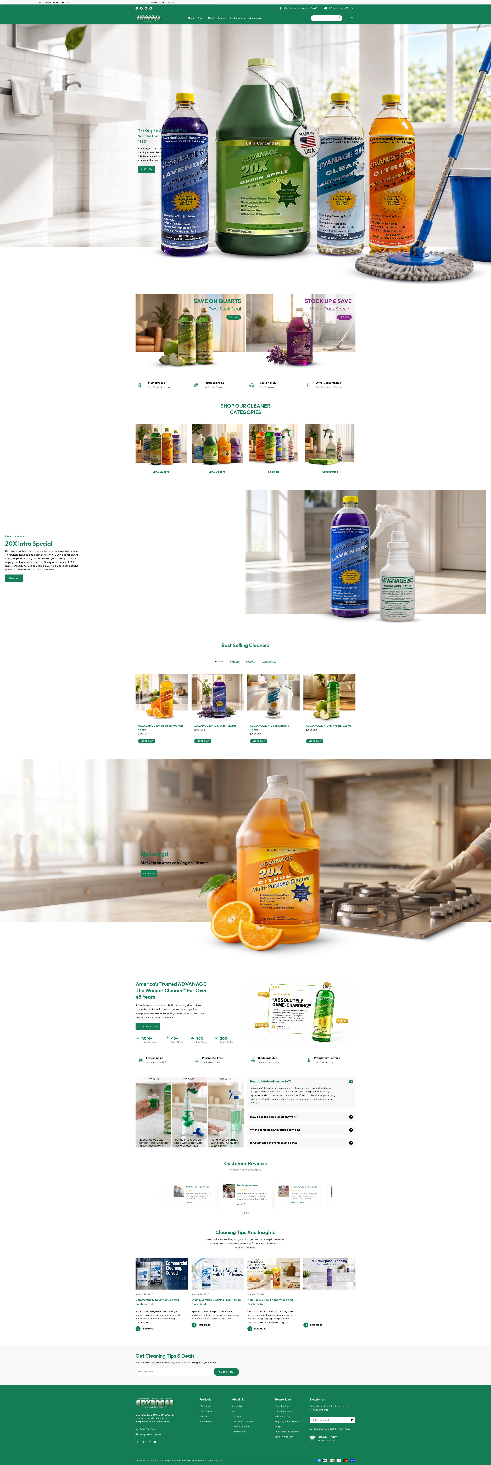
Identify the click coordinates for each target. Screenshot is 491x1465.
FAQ (234, 1411)
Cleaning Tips (282, 1406)
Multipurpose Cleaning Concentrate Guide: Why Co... (326, 1302)
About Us (237, 1406)
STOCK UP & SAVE (328, 300)
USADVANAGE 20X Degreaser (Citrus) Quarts (160, 727)
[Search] (340, 18)
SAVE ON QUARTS (217, 300)
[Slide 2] (244, 1213)
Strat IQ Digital (214, 1460)
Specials (273, 471)
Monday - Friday (327, 1437)
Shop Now (146, 169)
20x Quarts (205, 1406)
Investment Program (286, 1431)
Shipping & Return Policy (288, 1421)
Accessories (330, 471)
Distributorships (240, 1426)
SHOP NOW (233, 317)
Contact (236, 1416)
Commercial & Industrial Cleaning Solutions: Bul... (157, 1302)
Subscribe (226, 1371)
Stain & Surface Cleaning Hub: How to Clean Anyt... (216, 1302)
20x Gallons (205, 1411)
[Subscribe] (351, 1420)
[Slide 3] (246, 1213)
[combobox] (326, 18)
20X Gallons (217, 471)
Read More (148, 1328)
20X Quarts (161, 471)
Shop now (14, 578)
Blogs (278, 1426)
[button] (346, 18)
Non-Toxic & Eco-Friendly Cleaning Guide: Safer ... (270, 1302)
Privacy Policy (282, 1416)
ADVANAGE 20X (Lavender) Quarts (215, 725)
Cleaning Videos (283, 1411)
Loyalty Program (284, 1436)
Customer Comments (244, 1421)
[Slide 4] (249, 1213)
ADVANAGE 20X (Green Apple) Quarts (328, 725)
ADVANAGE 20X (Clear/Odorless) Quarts (269, 727)
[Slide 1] (242, 1213)
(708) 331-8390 (147, 1429)
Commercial (239, 1431)
